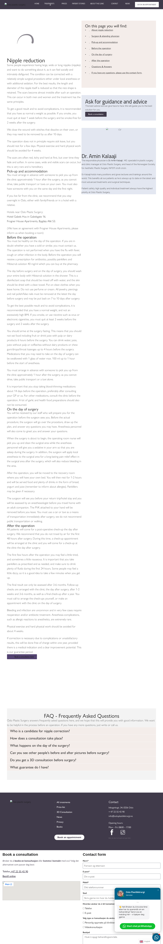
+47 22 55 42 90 (19, 871)
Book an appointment (147, 4)
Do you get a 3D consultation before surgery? (43, 760)
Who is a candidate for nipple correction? (40, 731)
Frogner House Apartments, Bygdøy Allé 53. (31, 221)
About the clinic (97, 3)
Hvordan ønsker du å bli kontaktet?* (99, 904)
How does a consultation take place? (36, 738)
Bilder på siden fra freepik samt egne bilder (120, 838)
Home (37, 3)
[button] (81, 731)
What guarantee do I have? (29, 767)
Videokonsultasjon (94, 927)
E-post (88, 913)
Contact (114, 3)
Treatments (49, 3)
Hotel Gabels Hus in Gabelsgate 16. (26, 216)
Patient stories (78, 3)
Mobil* (86, 882)
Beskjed (86, 932)
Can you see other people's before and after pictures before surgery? (59, 752)
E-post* (86, 871)
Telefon (88, 908)
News (127, 3)
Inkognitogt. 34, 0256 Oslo (121, 807)
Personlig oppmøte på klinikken (100, 922)
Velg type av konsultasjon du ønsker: (99, 918)
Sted (85, 893)
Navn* (86, 861)
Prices (64, 3)
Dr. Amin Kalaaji (99, 156)
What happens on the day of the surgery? (40, 745)
